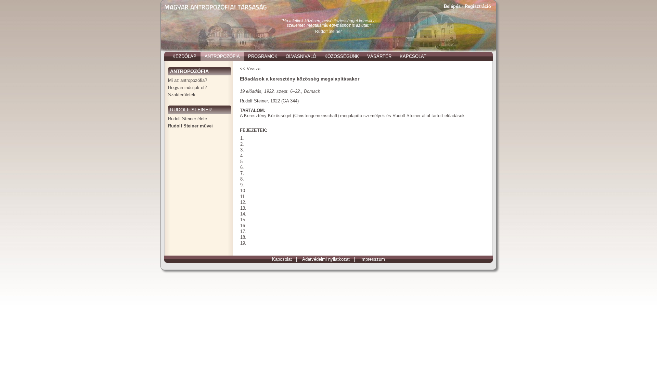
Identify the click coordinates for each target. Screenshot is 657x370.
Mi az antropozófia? (187, 80)
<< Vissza (250, 68)
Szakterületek (181, 94)
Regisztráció (478, 6)
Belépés (452, 6)
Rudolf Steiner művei (190, 125)
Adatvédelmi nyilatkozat (326, 259)
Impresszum (372, 259)
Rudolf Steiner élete (187, 118)
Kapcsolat (282, 259)
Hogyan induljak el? (187, 87)
